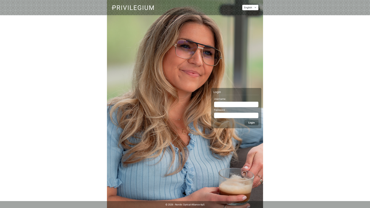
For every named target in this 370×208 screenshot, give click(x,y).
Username (219, 99)
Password (219, 110)
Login (251, 122)
